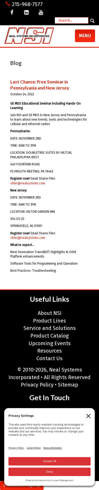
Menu (87, 37)
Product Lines (49, 321)
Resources (49, 351)
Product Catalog (49, 336)
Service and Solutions (49, 328)
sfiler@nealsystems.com (27, 183)
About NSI (50, 313)
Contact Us (49, 358)
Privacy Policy (37, 385)
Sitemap (68, 385)
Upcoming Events (50, 343)
